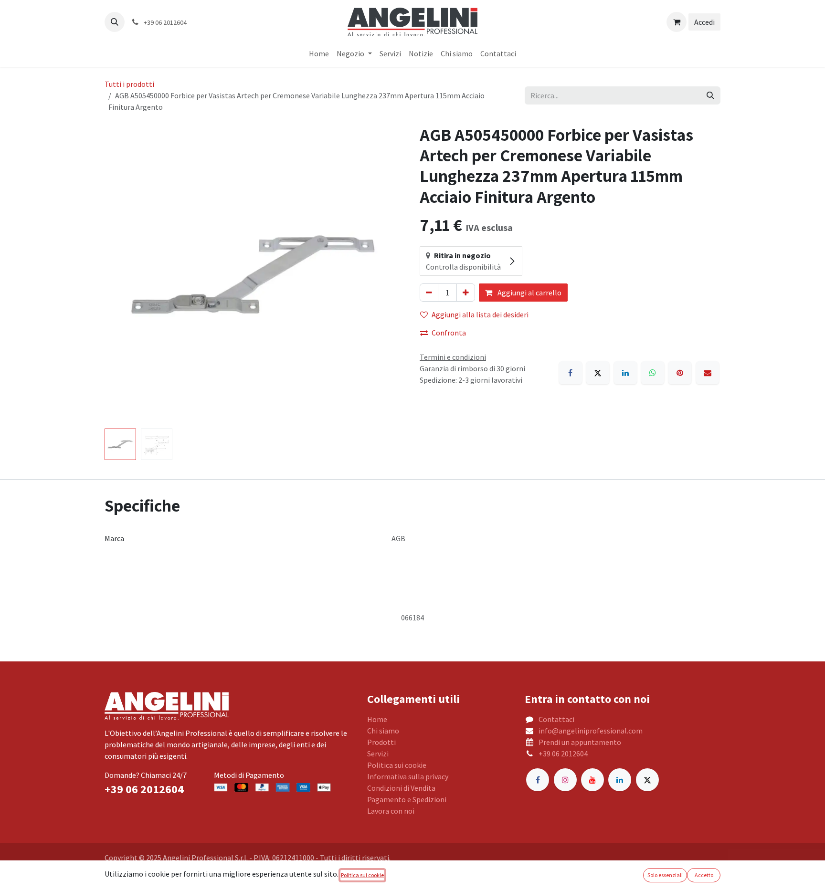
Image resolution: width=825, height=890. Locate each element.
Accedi (704, 22)
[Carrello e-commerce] (676, 22)
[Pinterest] (679, 372)
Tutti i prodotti (129, 84)
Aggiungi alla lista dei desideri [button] (480, 314)
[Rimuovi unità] (429, 292)
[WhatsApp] (652, 372)
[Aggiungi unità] (465, 292)
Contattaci (556, 719)
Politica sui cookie (396, 765)
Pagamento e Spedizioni (406, 799)
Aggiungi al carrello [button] (528, 292)
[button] (115, 22)
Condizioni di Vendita (401, 788)
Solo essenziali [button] (665, 875)
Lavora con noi (390, 811)
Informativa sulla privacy (407, 776)
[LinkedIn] (625, 372)
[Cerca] (710, 95)
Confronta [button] (449, 332)
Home (377, 719)
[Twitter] (647, 779)
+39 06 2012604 (563, 753)
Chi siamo (383, 730)
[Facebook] (570, 372)
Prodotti (381, 742)
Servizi (378, 753)
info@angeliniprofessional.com (591, 730)
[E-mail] (707, 372)
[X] (597, 372)
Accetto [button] (704, 875)
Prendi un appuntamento (580, 742)
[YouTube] (592, 779)
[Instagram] (565, 779)
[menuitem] (319, 53)
